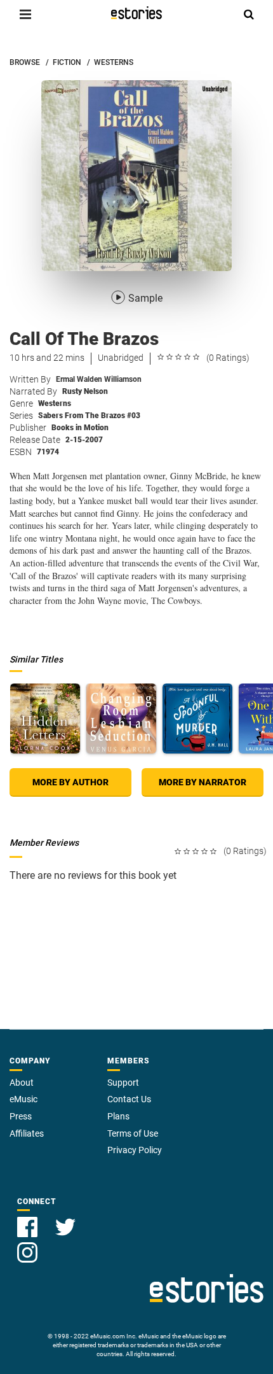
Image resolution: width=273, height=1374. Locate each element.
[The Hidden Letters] (45, 718)
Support (123, 1082)
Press (21, 1116)
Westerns (54, 403)
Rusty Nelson (85, 391)
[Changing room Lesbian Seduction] (121, 718)
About (22, 1082)
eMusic (23, 1099)
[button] (25, 14)
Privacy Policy (134, 1150)
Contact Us (129, 1099)
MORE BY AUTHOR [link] (70, 782)
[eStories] (136, 13)
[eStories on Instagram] (27, 1245)
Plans (118, 1116)
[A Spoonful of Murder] (197, 718)
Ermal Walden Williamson (99, 379)
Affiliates (27, 1133)
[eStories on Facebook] (29, 1219)
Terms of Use (132, 1133)
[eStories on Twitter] (65, 1219)
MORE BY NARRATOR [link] (202, 782)
